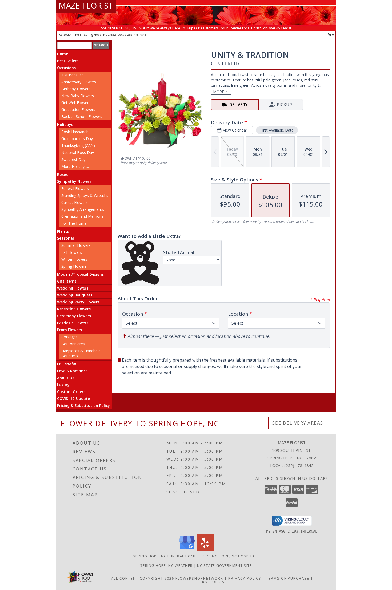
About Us (65, 377)
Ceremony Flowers (74, 315)
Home (62, 53)
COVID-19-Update (73, 398)
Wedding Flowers (72, 288)
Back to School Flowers (81, 116)
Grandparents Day (77, 138)
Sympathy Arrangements (82, 209)
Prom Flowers (69, 329)
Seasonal (65, 238)
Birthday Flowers (75, 88)
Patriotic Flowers (72, 322)
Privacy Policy (244, 578)
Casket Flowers (74, 202)
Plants (63, 231)
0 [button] (332, 35)
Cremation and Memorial (83, 216)
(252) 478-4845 (136, 35)
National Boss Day (77, 152)
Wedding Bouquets (74, 295)
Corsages (69, 336)
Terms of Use (212, 581)
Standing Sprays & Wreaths (84, 195)
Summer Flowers (76, 245)
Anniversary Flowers (78, 81)
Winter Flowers (74, 259)
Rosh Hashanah (75, 131)
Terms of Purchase (287, 578)
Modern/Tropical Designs (80, 274)
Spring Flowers (74, 266)
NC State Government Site (224, 565)
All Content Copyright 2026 (142, 578)
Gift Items (66, 281)
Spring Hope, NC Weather (166, 565)
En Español (67, 363)
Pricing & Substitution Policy (83, 405)
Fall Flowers (71, 252)
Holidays (65, 124)
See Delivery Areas (297, 423)
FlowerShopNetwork (199, 578)
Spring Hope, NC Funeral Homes (166, 556)
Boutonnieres (73, 343)
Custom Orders (71, 391)
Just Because (72, 74)
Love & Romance (72, 370)
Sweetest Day (73, 159)
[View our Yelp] (205, 549)
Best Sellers (67, 60)
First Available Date (277, 130)
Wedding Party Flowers (78, 301)
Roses (62, 174)
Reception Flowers (74, 308)
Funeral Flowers (75, 188)
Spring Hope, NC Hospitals (231, 556)
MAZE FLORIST (86, 5)
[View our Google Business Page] (186, 549)
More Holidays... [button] (75, 166)
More (218, 91)
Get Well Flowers (75, 102)
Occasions (66, 67)
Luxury (63, 384)
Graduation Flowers (78, 109)
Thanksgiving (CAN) (78, 145)
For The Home (74, 223)
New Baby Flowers (77, 95)
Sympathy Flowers (74, 181)
